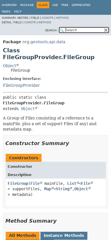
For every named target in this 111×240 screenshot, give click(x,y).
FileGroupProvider (21, 85)
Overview (9, 5)
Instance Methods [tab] (64, 235)
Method (62, 17)
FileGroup (18, 183)
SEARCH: (51, 30)
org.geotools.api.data (43, 42)
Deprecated (81, 5)
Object (9, 65)
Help (17, 11)
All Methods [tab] (22, 235)
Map (47, 189)
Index (6, 11)
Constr (48, 17)
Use (55, 5)
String (62, 189)
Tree (64, 5)
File (35, 183)
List (71, 183)
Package (27, 5)
